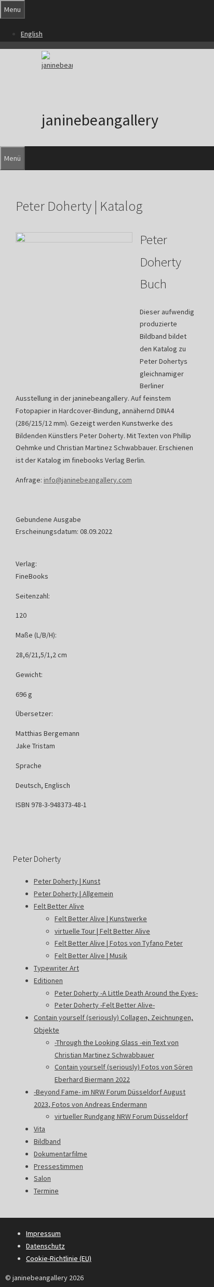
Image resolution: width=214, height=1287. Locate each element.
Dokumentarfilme (60, 1153)
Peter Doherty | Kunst (67, 881)
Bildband (47, 1141)
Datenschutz (45, 1246)
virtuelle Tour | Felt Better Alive (102, 931)
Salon (42, 1178)
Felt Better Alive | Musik (91, 955)
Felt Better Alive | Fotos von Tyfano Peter (119, 943)
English (32, 34)
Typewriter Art (56, 968)
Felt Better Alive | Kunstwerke (101, 918)
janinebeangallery (100, 120)
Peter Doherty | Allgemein (73, 893)
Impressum (43, 1233)
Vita (39, 1128)
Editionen (48, 980)
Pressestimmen (58, 1166)
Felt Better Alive (59, 906)
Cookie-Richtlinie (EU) (58, 1258)
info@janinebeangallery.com (88, 480)
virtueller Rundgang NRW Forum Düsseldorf (121, 1116)
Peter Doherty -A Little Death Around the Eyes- (126, 993)
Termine (46, 1190)
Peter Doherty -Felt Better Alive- (105, 1005)
